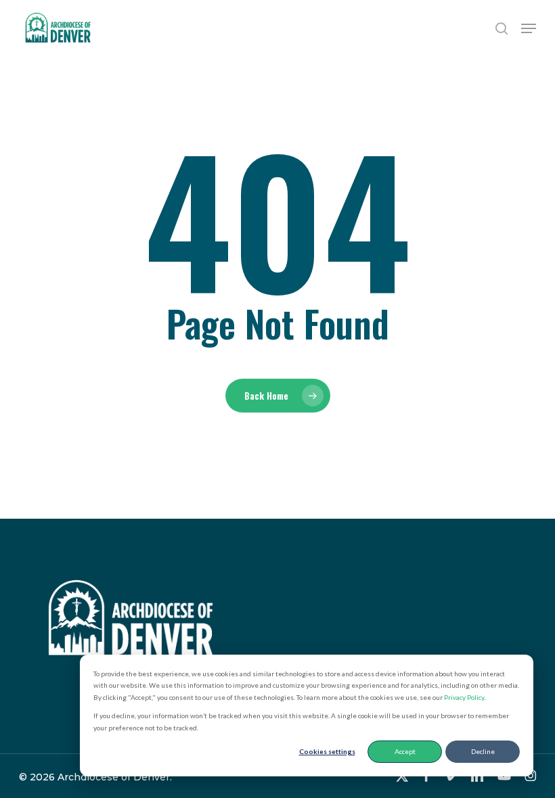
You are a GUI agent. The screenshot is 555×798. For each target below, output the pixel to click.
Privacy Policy (464, 697)
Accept (405, 751)
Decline (483, 751)
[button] (528, 28)
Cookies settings (327, 751)
